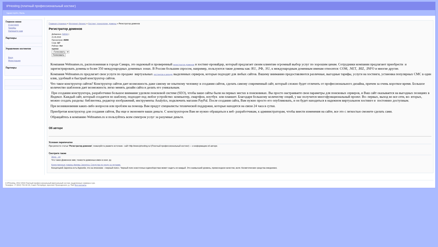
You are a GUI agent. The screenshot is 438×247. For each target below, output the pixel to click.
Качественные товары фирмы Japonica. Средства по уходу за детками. (86, 165)
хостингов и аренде (163, 74)
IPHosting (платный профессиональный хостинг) (41, 6)
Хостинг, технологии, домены (102, 23)
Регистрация (14, 61)
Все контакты (80, 185)
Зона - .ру (56, 157)
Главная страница (58, 23)
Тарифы (12, 28)
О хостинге (13, 25)
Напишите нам (15, 31)
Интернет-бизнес (77, 23)
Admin (65, 34)
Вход (10, 57)
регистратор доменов (183, 64)
